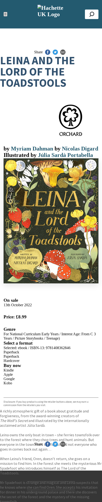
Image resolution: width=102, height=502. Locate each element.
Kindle (9, 370)
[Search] (91, 14)
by (7, 149)
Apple (8, 374)
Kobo (8, 383)
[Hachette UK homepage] (50, 14)
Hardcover (11, 361)
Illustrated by (21, 155)
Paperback (11, 352)
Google (9, 379)
